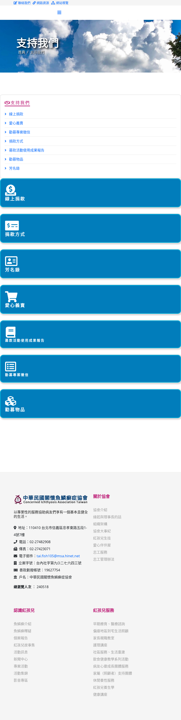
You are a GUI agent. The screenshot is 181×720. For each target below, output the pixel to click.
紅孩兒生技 (102, 538)
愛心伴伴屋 (102, 545)
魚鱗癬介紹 (22, 623)
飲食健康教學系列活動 (110, 659)
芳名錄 (14, 168)
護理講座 (100, 645)
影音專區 (21, 680)
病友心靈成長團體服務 (110, 666)
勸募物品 (15, 159)
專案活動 (21, 666)
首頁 (21, 52)
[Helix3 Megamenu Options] (59, 13)
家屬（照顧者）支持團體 (112, 673)
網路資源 (42, 3)
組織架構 (100, 524)
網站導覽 (61, 3)
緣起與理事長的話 (107, 516)
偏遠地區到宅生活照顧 (110, 630)
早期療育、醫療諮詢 (109, 623)
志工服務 (100, 552)
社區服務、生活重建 (109, 652)
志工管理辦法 (103, 559)
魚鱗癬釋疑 (22, 630)
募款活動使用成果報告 (26, 150)
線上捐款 (15, 114)
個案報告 (21, 638)
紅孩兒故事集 (24, 645)
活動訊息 (21, 652)
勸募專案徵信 (19, 132)
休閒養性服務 (103, 680)
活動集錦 (21, 673)
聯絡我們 (23, 3)
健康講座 (100, 694)
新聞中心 (21, 659)
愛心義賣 (15, 123)
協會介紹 (100, 509)
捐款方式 (15, 141)
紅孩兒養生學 (103, 687)
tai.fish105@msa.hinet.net (58, 556)
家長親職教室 (103, 638)
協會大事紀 (102, 531)
